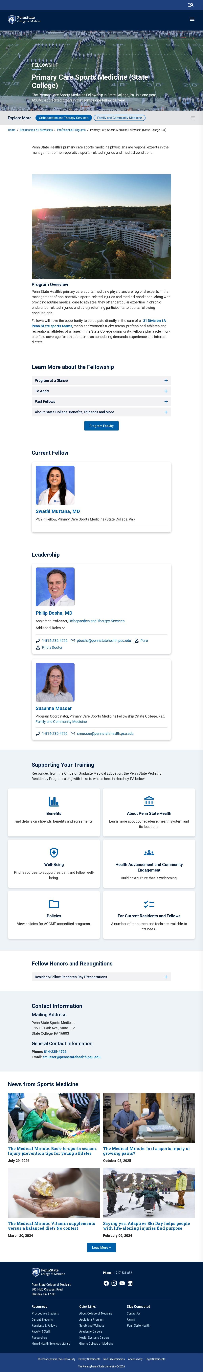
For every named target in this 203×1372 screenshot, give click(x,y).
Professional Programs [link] (71, 130)
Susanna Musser (54, 708)
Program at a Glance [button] (51, 380)
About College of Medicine (95, 1313)
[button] (192, 118)
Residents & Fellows (44, 1325)
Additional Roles (48, 628)
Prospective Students (45, 1313)
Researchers (39, 1337)
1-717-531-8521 (123, 1273)
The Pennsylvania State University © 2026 (101, 1366)
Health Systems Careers (94, 1337)
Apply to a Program (91, 1319)
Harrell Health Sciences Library (51, 1343)
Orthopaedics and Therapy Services (63, 118)
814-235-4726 (55, 1052)
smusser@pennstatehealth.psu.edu (105, 733)
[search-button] (191, 5)
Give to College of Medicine (96, 1343)
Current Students (42, 1319)
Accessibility (135, 1359)
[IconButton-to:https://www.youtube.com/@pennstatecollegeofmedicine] (122, 1283)
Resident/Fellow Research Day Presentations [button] (71, 977)
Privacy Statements (89, 1359)
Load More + (101, 1248)
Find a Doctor (52, 647)
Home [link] (11, 130)
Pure (144, 640)
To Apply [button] (42, 391)
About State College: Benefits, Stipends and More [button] (74, 412)
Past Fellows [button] (45, 401)
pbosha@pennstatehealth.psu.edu (104, 640)
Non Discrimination (114, 1359)
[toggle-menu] (192, 19)
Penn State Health (138, 1325)
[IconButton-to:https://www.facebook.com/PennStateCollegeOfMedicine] (106, 1283)
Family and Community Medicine (119, 118)
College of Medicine (29, 21)
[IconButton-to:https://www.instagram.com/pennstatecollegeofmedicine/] (114, 1283)
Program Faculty (101, 426)
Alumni (131, 1319)
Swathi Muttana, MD (58, 511)
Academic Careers (90, 1331)
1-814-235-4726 (54, 640)
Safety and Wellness (91, 1325)
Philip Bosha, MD (54, 613)
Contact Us (134, 1313)
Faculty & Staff (41, 1331)
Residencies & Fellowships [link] (36, 130)
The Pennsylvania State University (56, 1359)
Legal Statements (155, 1359)
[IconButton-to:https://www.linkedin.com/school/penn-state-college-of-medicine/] (130, 1283)
